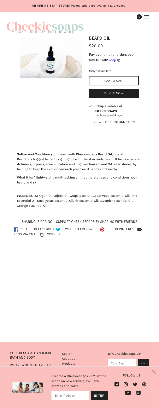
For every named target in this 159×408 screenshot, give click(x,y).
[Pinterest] (144, 384)
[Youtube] (128, 392)
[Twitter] (135, 384)
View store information (114, 122)
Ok (143, 363)
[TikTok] (137, 392)
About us (68, 359)
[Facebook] (117, 384)
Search (67, 354)
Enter (99, 395)
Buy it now (114, 93)
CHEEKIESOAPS (105, 111)
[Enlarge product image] (51, 57)
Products (68, 364)
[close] (154, 372)
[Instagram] (125, 384)
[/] (45, 26)
